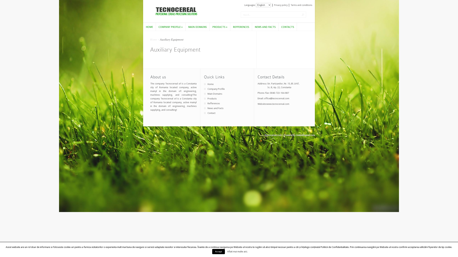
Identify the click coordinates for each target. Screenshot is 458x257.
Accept (218, 251)
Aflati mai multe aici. (237, 251)
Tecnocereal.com (273, 135)
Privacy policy (281, 5)
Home (153, 39)
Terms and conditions (301, 5)
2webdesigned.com (305, 135)
